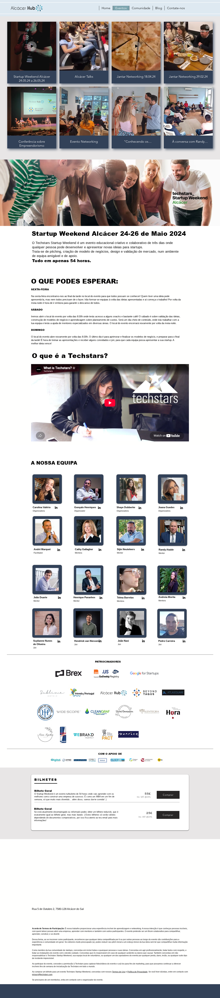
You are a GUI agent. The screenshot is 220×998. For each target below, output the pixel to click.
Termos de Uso (118, 972)
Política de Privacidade (137, 972)
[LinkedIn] (56, 507)
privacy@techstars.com (42, 974)
